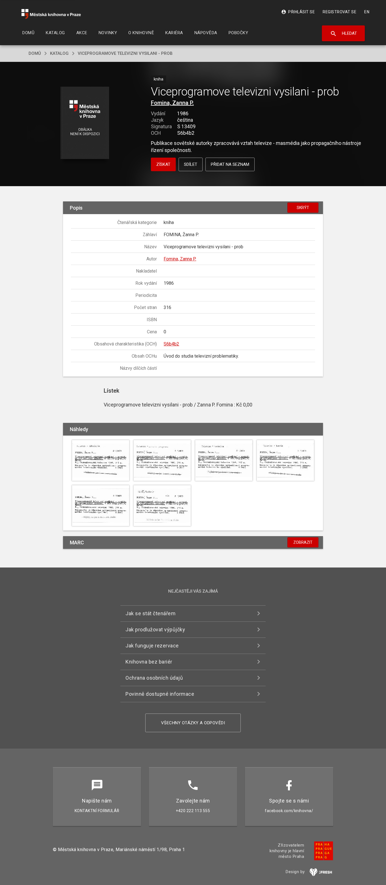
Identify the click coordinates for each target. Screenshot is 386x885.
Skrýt (303, 207)
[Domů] (51, 14)
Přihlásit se (298, 11)
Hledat (343, 33)
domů (35, 53)
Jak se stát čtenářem (150, 613)
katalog (59, 53)
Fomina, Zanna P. (172, 102)
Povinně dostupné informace (159, 694)
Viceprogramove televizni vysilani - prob (125, 53)
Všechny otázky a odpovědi (193, 722)
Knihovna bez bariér (148, 662)
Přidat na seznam (230, 164)
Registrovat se (339, 12)
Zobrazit (303, 542)
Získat (163, 164)
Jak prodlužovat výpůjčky (155, 629)
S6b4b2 (171, 344)
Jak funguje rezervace (152, 646)
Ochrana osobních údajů (154, 678)
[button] (84, 123)
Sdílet (190, 164)
